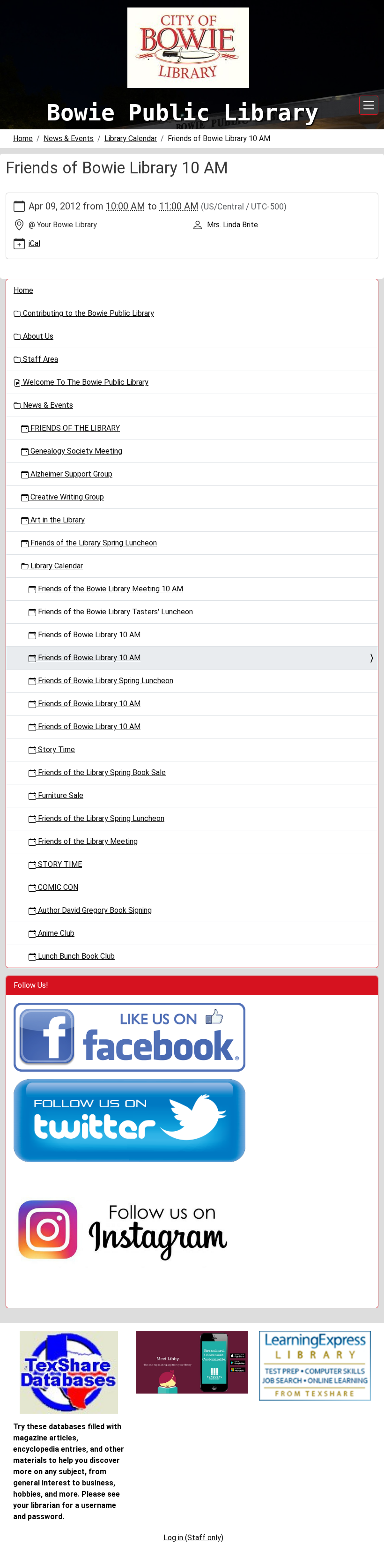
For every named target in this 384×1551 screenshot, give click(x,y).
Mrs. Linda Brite (232, 224)
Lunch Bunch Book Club (75, 956)
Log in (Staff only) (193, 1537)
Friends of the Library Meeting (87, 841)
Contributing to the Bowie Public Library (87, 313)
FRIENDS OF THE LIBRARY (74, 428)
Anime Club (55, 933)
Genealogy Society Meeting (75, 451)
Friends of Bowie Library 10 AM (88, 634)
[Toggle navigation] (368, 105)
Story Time (55, 749)
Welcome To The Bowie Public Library (84, 382)
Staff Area (39, 359)
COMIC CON (57, 887)
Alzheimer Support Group (70, 474)
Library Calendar (130, 138)
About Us (37, 336)
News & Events (69, 138)
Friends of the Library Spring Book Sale (101, 772)
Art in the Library (57, 519)
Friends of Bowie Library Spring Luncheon (104, 680)
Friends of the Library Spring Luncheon (93, 542)
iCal (34, 243)
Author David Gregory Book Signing (94, 910)
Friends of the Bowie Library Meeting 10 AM (109, 588)
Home (23, 138)
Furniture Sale (59, 795)
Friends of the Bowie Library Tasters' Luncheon (114, 611)
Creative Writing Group (66, 496)
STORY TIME (59, 864)
